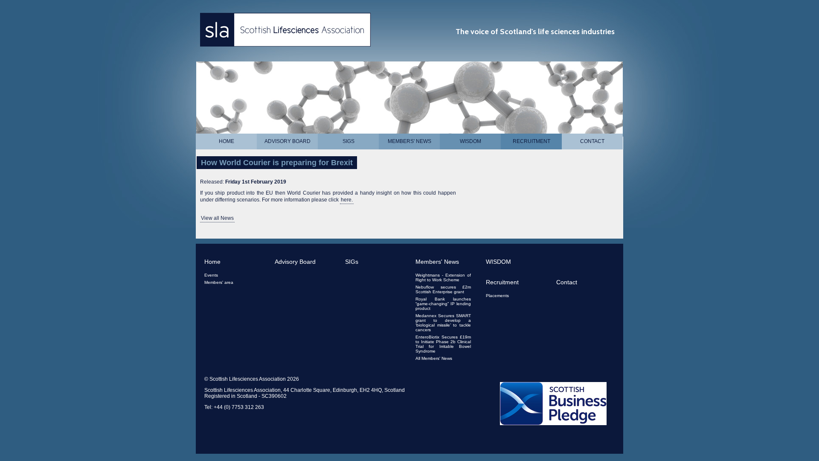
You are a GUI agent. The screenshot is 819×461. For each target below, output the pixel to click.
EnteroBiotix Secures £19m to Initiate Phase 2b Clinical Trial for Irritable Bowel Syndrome (443, 344)
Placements (497, 295)
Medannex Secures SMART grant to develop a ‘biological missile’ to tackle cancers (443, 322)
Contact (592, 141)
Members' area (218, 282)
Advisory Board (287, 141)
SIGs (348, 141)
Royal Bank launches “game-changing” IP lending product (443, 304)
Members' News (409, 141)
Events (211, 275)
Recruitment (531, 141)
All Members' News (433, 358)
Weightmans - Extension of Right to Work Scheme (443, 277)
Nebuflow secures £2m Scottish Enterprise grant (443, 289)
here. (347, 200)
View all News (217, 218)
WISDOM (470, 141)
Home (226, 141)
